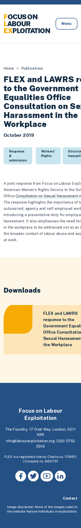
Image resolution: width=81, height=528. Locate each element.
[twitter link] (33, 476)
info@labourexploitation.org (30, 441)
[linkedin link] (60, 476)
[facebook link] (20, 476)
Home (9, 68)
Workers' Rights (48, 154)
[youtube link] (46, 476)
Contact (70, 498)
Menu (66, 23)
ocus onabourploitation (27, 24)
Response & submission (18, 156)
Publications (32, 68)
